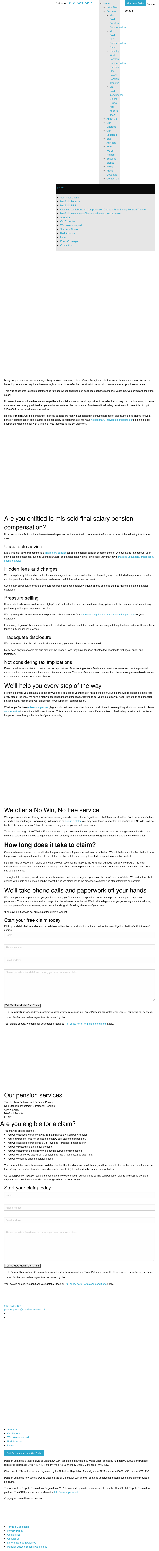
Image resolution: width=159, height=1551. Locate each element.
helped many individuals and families (111, 419)
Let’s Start (112, 7)
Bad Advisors (67, 233)
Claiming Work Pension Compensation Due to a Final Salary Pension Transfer (118, 67)
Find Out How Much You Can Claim (24, 1453)
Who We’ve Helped (111, 150)
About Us (112, 118)
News (110, 166)
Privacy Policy (15, 1530)
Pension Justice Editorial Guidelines (27, 1546)
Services (111, 11)
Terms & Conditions (18, 1526)
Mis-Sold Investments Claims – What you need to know (90, 213)
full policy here (74, 1023)
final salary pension (55, 552)
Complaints (13, 1534)
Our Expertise (67, 221)
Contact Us (113, 178)
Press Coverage (69, 241)
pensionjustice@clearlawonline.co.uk (24, 1309)
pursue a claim (73, 821)
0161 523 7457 (80, 2)
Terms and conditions (95, 1023)
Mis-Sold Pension (70, 201)
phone (60, 187)
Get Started (8, 371)
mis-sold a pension (38, 707)
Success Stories (69, 229)
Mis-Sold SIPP (68, 205)
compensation (12, 711)
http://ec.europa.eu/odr (66, 1492)
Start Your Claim (135, 3)
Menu (106, 3)
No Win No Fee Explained (21, 1542)
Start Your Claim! (69, 197)
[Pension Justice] (12, 7)
